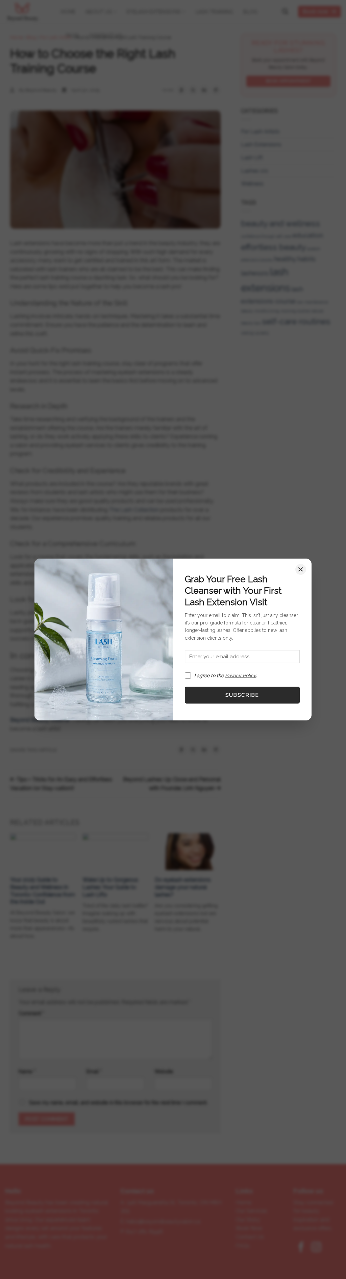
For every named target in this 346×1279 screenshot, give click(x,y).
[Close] (300, 569)
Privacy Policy (240, 675)
